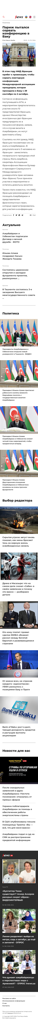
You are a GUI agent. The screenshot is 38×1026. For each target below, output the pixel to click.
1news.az (10, 1013)
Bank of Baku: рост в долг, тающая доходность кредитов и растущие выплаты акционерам (18, 731)
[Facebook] (14, 215)
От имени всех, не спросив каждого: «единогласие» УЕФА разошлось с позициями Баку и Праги (17, 685)
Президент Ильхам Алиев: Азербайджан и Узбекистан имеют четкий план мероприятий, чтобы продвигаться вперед (17, 440)
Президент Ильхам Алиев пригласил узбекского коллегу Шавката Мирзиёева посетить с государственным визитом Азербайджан (18, 395)
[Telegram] (22, 215)
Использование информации (13, 1001)
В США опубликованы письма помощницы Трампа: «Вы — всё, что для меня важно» (18, 824)
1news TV (5, 887)
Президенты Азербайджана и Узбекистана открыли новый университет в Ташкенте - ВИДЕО (17, 351)
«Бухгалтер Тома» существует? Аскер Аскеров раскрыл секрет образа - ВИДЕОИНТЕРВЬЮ (18, 895)
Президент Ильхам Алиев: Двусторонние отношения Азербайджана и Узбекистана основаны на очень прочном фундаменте (15, 485)
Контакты (6, 1005)
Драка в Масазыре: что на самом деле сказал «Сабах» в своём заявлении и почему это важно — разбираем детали (18, 589)
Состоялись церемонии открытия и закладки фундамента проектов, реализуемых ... (15, 274)
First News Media (8, 40)
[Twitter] (16, 215)
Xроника (5, 229)
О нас (4, 1003)
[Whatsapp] (19, 215)
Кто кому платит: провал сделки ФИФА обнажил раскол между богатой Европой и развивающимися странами (18, 638)
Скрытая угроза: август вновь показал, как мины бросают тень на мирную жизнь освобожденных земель (18, 541)
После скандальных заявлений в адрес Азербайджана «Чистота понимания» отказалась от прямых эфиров (17, 793)
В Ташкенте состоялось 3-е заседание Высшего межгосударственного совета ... (18, 293)
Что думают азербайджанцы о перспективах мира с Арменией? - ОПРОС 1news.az (18, 980)
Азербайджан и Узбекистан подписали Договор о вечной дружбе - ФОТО (15, 237)
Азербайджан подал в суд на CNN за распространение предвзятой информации (18, 837)
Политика (6, 22)
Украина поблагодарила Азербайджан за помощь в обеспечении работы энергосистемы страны (17, 811)
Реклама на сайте (9, 998)
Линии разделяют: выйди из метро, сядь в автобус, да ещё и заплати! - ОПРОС (18, 939)
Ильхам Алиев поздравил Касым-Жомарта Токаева (12, 256)
